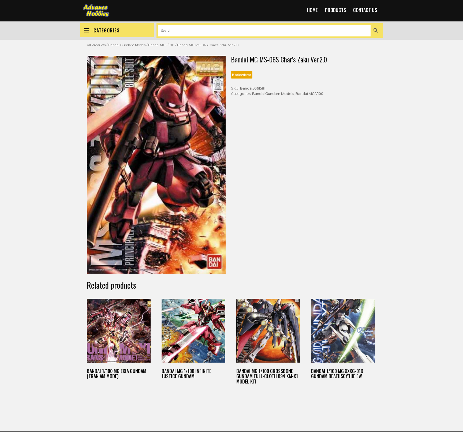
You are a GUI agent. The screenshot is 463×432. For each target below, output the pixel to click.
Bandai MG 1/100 (161, 45)
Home (312, 9)
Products (335, 9)
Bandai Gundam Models (126, 45)
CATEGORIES (107, 30)
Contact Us (365, 9)
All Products (96, 45)
